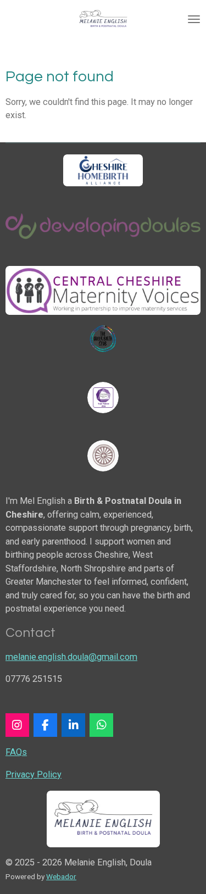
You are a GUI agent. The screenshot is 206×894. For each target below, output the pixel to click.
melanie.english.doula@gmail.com (71, 657)
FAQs (16, 752)
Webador (61, 876)
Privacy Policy (33, 774)
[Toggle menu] (194, 19)
